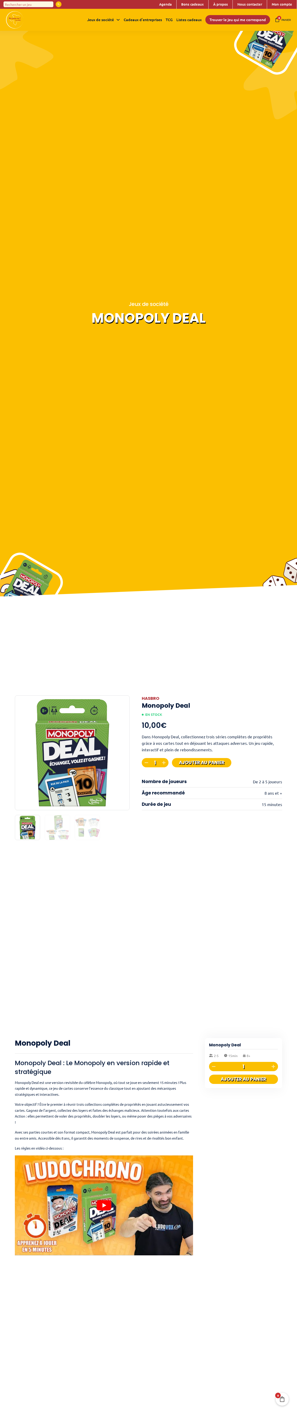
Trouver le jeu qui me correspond (238, 19)
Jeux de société (100, 19)
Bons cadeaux (192, 4)
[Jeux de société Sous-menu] (118, 20)
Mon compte (282, 4)
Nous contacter (249, 4)
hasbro (150, 698)
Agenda (165, 4)
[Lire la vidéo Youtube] (104, 1205)
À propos (220, 4)
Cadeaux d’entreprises (143, 19)
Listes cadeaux (189, 19)
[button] (123, 701)
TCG (169, 19)
